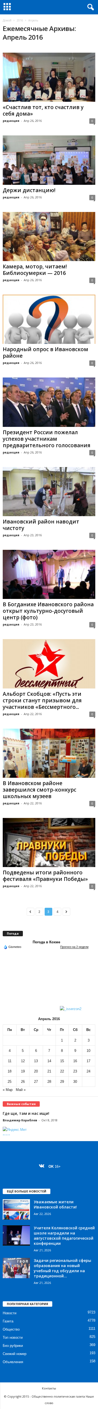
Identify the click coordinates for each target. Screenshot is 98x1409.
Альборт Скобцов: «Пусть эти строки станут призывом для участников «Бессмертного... (42, 700)
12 (23, 1061)
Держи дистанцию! (29, 190)
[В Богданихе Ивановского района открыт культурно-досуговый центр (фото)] (49, 574)
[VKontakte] (42, 1166)
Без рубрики (13, 1346)
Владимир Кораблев (20, 1120)
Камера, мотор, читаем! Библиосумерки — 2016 (35, 270)
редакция (11, 121)
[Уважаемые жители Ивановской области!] (16, 1209)
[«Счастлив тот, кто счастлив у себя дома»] (49, 77)
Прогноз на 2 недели (74, 946)
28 (49, 1082)
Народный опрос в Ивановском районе (45, 352)
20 (36, 1071)
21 (49, 1071)
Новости (9, 1313)
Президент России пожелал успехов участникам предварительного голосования (46, 439)
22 (62, 1071)
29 (62, 1082)
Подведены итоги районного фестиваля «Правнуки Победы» (45, 876)
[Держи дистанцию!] (49, 160)
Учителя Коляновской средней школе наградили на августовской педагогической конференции (64, 1235)
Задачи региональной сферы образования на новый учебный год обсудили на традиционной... (62, 1268)
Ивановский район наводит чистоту (41, 525)
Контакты (49, 1388)
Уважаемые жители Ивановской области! (55, 1204)
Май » (21, 1090)
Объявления (13, 1362)
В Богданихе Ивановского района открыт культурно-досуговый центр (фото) (48, 611)
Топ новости (13, 1337)
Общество (11, 1329)
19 (23, 1071)
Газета (8, 1321)
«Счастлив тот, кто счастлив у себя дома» (43, 110)
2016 (20, 20)
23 (75, 1071)
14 (49, 1061)
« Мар (8, 1090)
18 (9, 1071)
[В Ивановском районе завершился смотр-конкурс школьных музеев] (49, 753)
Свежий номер (14, 1354)
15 (62, 1061)
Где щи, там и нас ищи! (26, 1113)
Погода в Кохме (46, 942)
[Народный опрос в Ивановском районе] (49, 319)
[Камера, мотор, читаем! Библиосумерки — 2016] (49, 236)
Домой (7, 20)
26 (23, 1082)
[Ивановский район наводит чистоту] (49, 491)
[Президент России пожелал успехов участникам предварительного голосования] (49, 402)
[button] (90, 7)
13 (36, 1061)
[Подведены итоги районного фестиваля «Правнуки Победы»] (49, 842)
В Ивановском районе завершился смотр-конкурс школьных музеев (39, 790)
